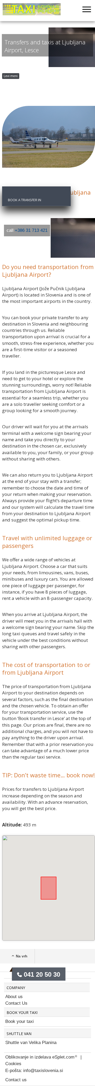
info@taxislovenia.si (43, 1070)
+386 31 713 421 (31, 230)
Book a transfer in (24, 200)
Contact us (16, 1079)
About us (14, 996)
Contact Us (16, 1003)
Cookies (13, 1063)
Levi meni (11, 76)
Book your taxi (19, 1021)
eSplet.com (63, 1057)
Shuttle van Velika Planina (30, 1042)
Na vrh (21, 956)
